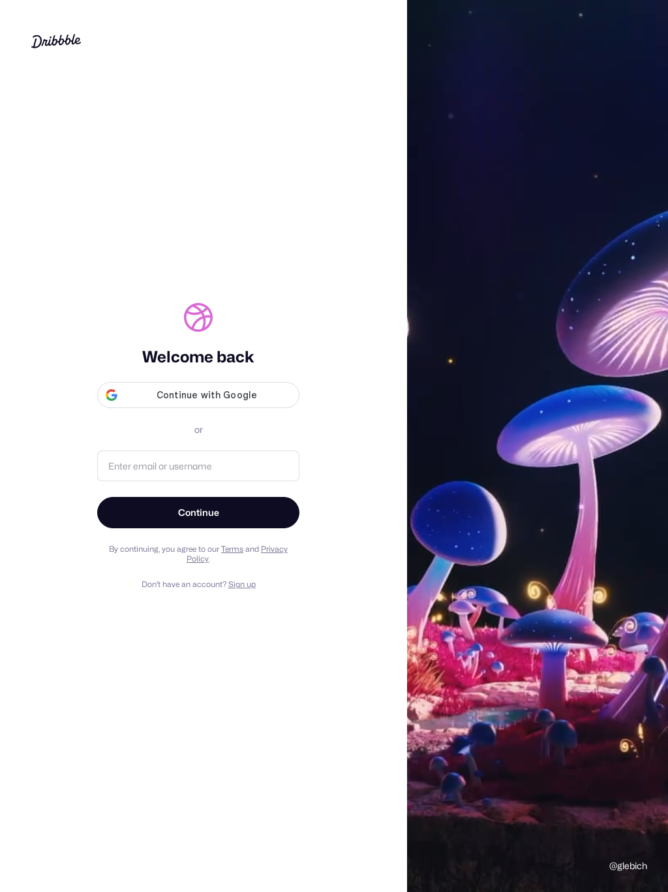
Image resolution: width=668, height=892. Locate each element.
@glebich (628, 865)
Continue (198, 512)
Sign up (242, 584)
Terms (232, 549)
